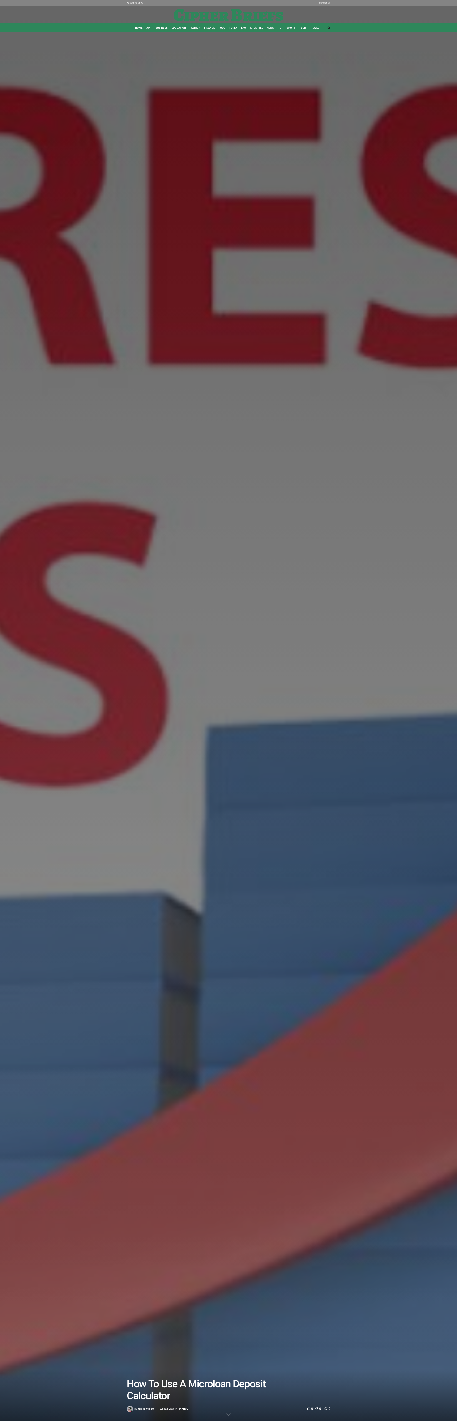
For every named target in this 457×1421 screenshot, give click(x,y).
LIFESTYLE (256, 27)
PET (280, 27)
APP (149, 27)
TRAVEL (314, 27)
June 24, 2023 (167, 1408)
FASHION (195, 27)
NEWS (270, 27)
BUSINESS (161, 27)
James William (145, 1408)
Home (138, 27)
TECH (302, 27)
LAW (243, 27)
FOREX (233, 27)
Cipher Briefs (228, 15)
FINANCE (209, 27)
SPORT (291, 27)
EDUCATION (179, 27)
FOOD (222, 27)
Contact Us (324, 3)
